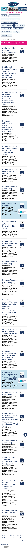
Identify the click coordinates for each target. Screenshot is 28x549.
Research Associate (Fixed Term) (9, 393)
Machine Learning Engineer (9, 205)
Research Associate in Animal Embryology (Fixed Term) (9, 225)
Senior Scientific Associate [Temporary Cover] (9, 50)
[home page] (13, 6)
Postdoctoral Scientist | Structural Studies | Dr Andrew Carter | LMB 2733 (9, 376)
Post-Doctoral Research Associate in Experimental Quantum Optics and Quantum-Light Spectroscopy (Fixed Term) (10, 420)
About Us (12, 535)
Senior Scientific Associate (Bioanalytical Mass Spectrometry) (9, 461)
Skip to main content (6, 1)
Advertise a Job (4, 544)
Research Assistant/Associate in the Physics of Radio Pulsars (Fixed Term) (9, 355)
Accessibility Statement (22, 542)
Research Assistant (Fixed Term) (9, 188)
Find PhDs (3, 537)
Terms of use (20, 535)
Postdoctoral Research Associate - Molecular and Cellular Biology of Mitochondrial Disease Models (9, 72)
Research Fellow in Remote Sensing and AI (9, 513)
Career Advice (4, 540)
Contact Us (12, 537)
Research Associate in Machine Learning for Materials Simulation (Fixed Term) (10, 150)
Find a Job (3, 535)
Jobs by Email (4, 542)
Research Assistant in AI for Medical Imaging (9, 171)
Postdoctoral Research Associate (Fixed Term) (9, 243)
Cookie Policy (20, 540)
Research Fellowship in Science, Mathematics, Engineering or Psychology (7, 126)
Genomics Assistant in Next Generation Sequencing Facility (9, 331)
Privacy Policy (20, 537)
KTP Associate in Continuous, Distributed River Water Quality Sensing (8, 484)
